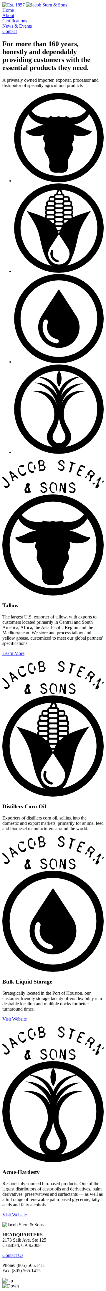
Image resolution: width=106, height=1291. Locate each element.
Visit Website (14, 1018)
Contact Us (12, 1255)
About (8, 15)
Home (8, 10)
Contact (9, 31)
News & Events (17, 26)
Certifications (14, 20)
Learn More (13, 653)
